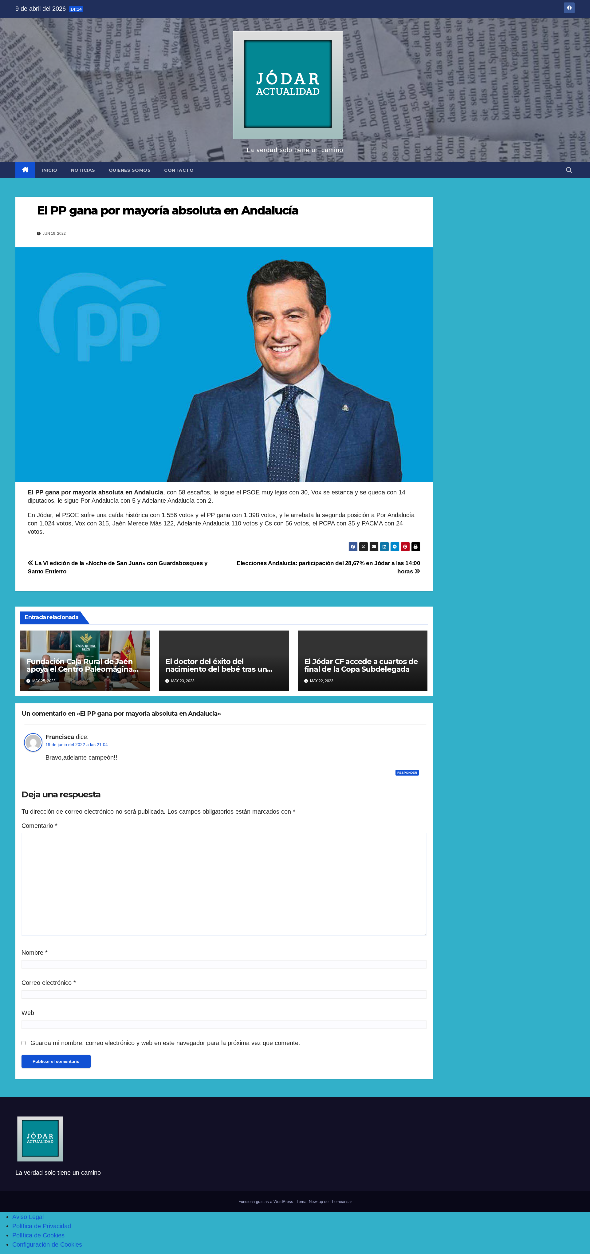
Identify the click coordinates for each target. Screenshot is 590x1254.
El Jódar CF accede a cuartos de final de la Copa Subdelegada (361, 665)
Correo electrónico (49, 982)
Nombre (35, 952)
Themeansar (341, 1201)
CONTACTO (179, 170)
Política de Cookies (38, 1235)
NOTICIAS (83, 170)
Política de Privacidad (41, 1226)
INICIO (49, 170)
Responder (407, 772)
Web (28, 1012)
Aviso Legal (28, 1216)
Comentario (39, 825)
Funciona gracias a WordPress (266, 1201)
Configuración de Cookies (47, 1244)
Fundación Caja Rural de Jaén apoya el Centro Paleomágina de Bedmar (79, 669)
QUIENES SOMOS (130, 170)
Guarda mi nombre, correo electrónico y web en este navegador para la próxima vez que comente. (165, 1043)
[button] (569, 170)
